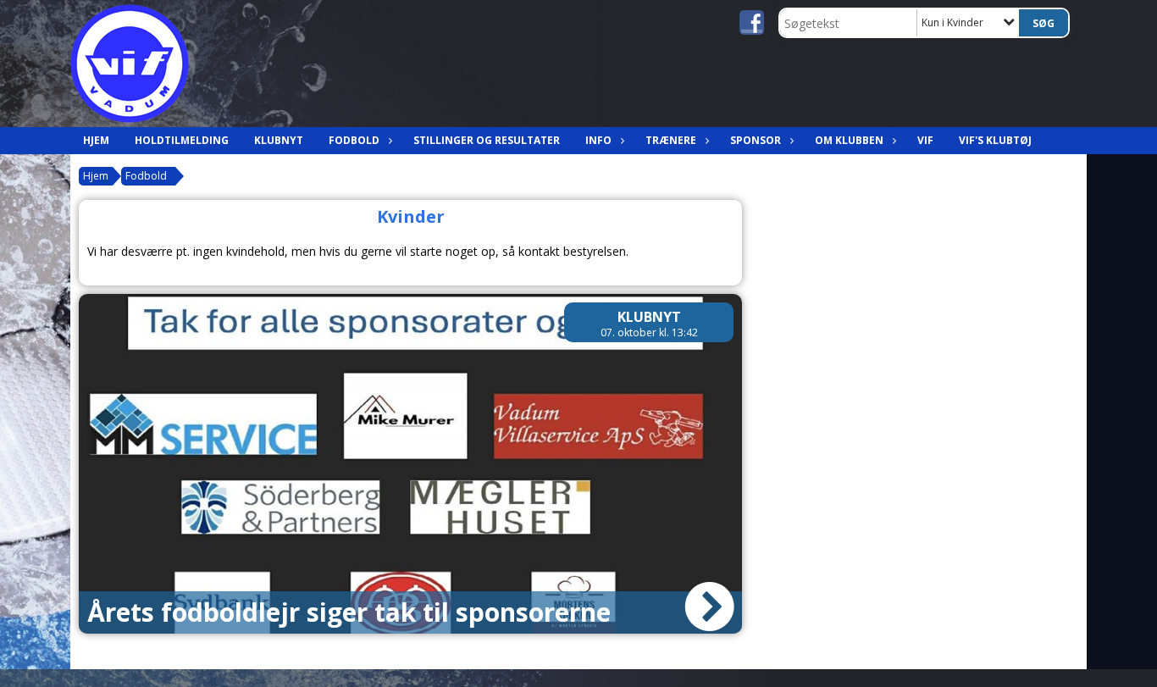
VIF (925, 140)
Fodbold (354, 140)
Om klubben (849, 140)
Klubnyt (278, 140)
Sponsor (755, 140)
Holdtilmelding (182, 140)
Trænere (670, 140)
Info (598, 140)
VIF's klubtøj (995, 140)
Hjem (96, 140)
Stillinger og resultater (486, 140)
